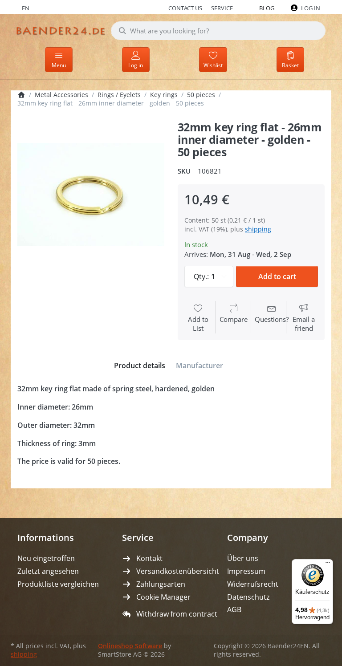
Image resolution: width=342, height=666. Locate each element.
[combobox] (218, 30)
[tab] (139, 365)
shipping (258, 229)
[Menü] (327, 564)
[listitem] (90, 194)
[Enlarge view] (90, 194)
